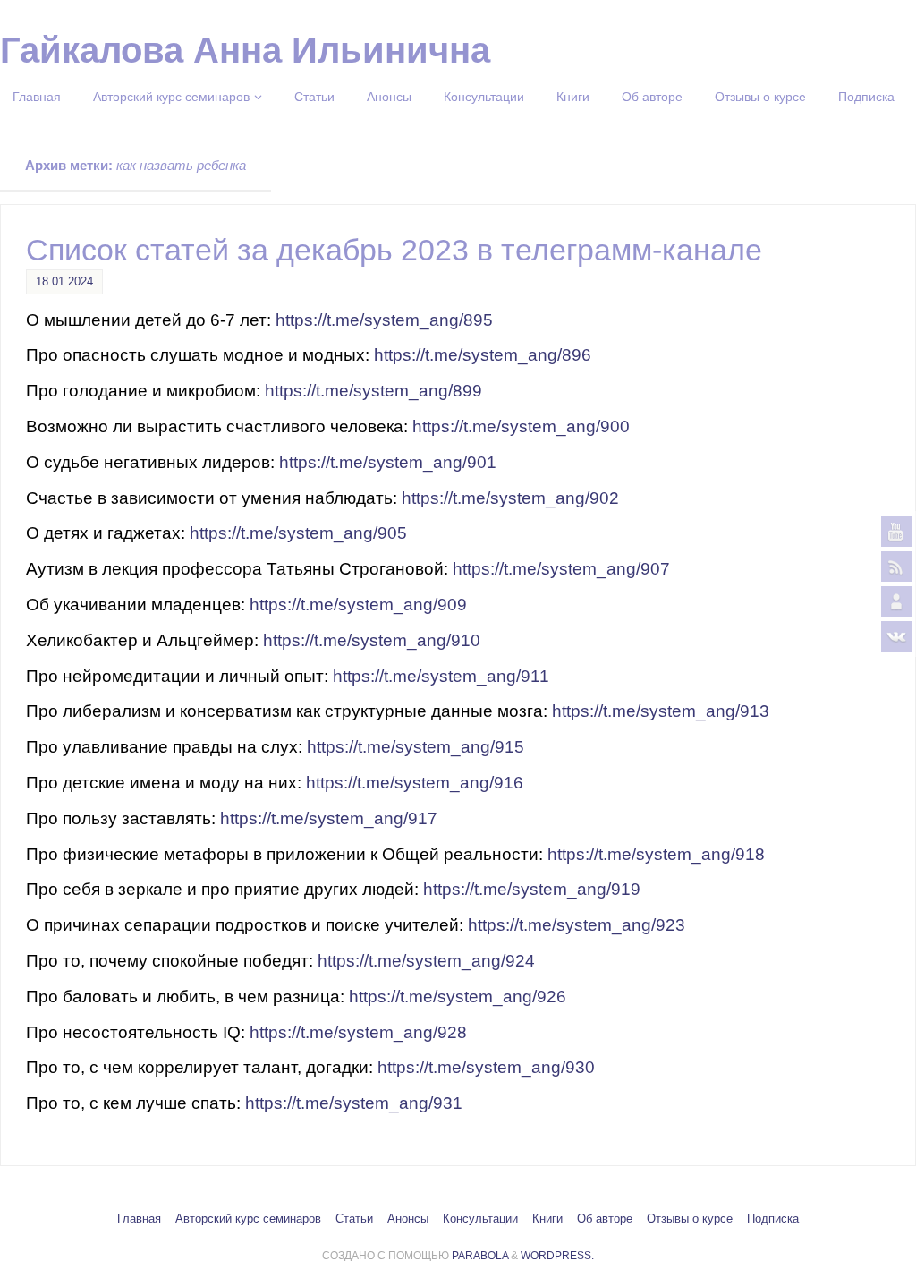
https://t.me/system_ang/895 (384, 320)
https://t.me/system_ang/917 (328, 818)
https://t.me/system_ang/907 (561, 568)
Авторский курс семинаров (248, 1219)
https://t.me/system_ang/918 (656, 854)
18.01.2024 (64, 281)
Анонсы (407, 1219)
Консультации (480, 1219)
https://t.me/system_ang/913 (660, 711)
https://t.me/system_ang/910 (371, 640)
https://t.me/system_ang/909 (358, 604)
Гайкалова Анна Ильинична (245, 50)
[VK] (896, 636)
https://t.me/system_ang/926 (457, 996)
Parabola (480, 1255)
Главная (139, 1219)
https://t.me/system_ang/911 (441, 676)
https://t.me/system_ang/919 (531, 889)
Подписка (773, 1219)
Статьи (354, 1219)
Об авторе (604, 1219)
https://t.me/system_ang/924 (426, 960)
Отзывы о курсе (690, 1219)
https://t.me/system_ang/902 (510, 498)
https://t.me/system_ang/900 (521, 426)
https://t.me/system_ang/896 (482, 354)
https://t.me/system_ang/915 (415, 746)
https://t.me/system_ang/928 (358, 1032)
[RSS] (896, 566)
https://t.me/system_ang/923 (576, 925)
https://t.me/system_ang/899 (373, 390)
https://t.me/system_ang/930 (486, 1067)
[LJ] (896, 601)
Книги (547, 1219)
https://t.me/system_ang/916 (414, 782)
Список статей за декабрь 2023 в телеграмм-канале (394, 250)
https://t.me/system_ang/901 (387, 462)
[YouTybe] (896, 531)
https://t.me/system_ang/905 (298, 533)
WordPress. (557, 1255)
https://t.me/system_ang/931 (353, 1103)
